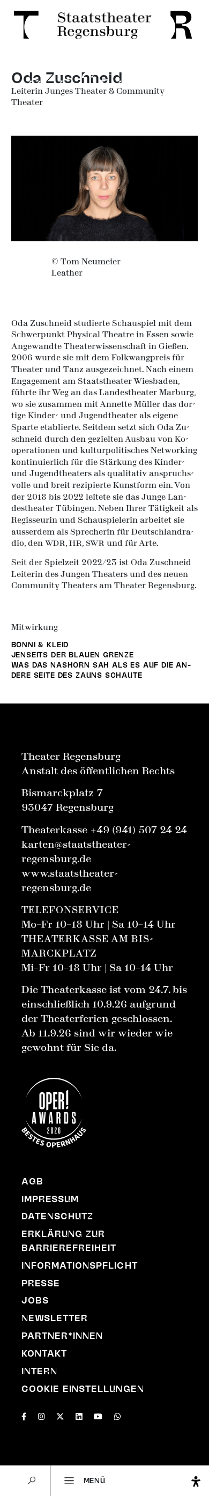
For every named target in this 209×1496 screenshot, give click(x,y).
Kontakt (44, 1353)
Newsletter (54, 1318)
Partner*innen (62, 1335)
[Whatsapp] (117, 1415)
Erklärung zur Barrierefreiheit (68, 1240)
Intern (39, 1371)
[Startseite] (104, 25)
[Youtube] (98, 1415)
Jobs (35, 1300)
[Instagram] (41, 1415)
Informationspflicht (79, 1265)
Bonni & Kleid (40, 644)
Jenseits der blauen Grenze (72, 654)
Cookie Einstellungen (82, 1388)
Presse (40, 1283)
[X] (60, 1415)
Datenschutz (57, 1216)
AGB (32, 1181)
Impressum (50, 1199)
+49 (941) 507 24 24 (138, 830)
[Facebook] (23, 1415)
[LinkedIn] (79, 1415)
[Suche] (31, 1480)
